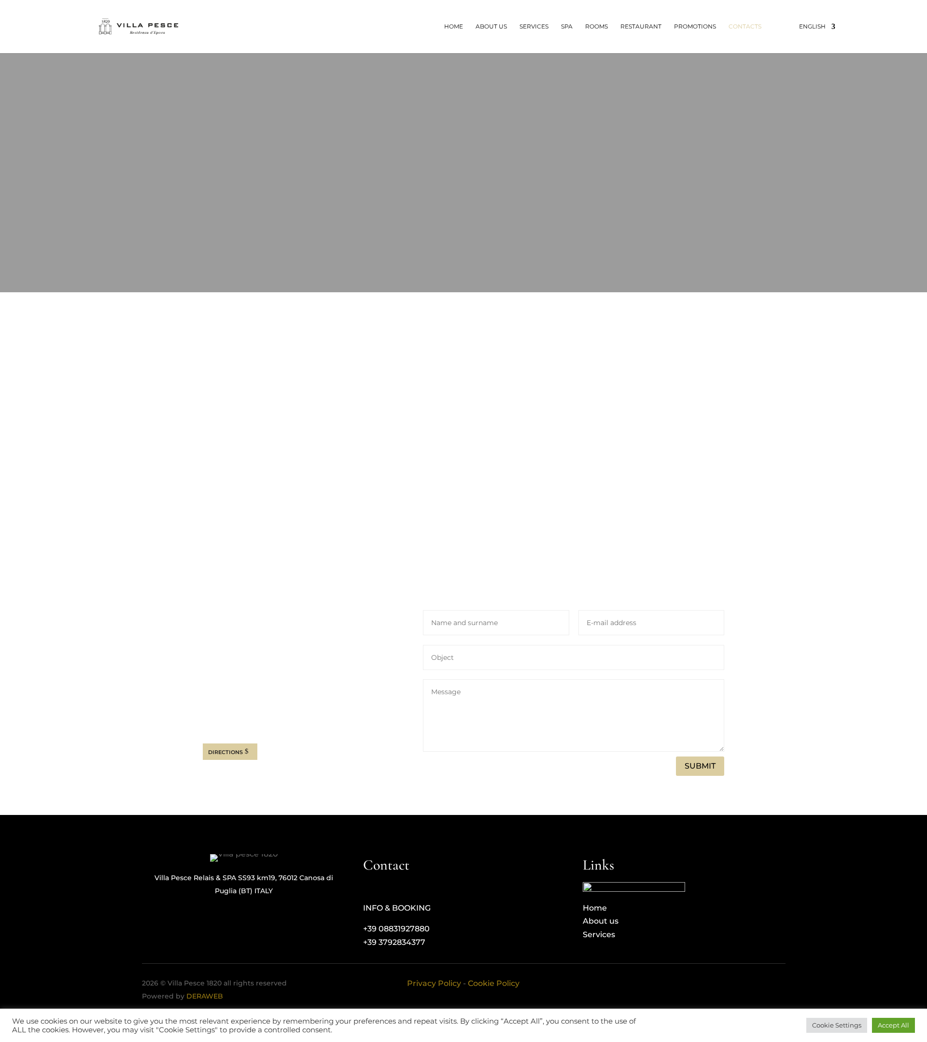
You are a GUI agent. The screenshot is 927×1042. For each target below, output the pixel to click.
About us (491, 26)
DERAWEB (204, 996)
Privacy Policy (434, 983)
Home (453, 26)
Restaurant (640, 26)
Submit (700, 766)
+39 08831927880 (236, 671)
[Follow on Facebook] (210, 717)
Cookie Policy (494, 983)
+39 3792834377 (234, 687)
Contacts (745, 26)
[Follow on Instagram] (230, 717)
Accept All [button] (893, 1025)
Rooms (596, 26)
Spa (567, 26)
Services (534, 26)
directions (225, 751)
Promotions (695, 26)
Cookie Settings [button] (836, 1025)
